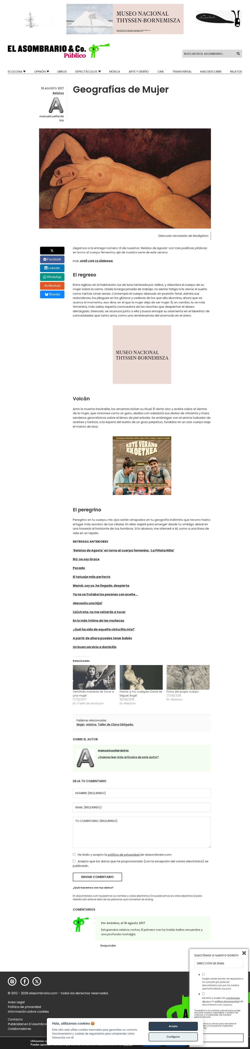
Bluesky (54, 294)
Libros (62, 71)
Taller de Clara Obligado (115, 724)
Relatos (236, 71)
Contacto (15, 1019)
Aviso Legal (16, 1002)
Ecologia (15, 71)
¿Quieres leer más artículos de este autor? (128, 757)
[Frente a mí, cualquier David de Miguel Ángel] (141, 677)
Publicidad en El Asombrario (29, 1024)
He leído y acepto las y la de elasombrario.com (222, 1001)
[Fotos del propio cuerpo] (188, 677)
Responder (108, 946)
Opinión (40, 71)
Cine (160, 71)
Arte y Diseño (139, 71)
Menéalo (54, 285)
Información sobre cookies (28, 1011)
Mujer (81, 724)
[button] (59, 51)
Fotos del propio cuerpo (183, 692)
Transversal (182, 71)
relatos (91, 724)
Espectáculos (86, 71)
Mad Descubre (210, 71)
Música (114, 71)
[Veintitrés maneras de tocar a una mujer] (94, 677)
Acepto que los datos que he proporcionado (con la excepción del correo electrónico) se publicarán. (140, 863)
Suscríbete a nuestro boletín (216, 955)
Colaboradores (19, 1029)
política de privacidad (124, 855)
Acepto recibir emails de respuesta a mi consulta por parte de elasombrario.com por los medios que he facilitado (222, 983)
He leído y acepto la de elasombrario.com (124, 855)
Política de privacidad (24, 1007)
